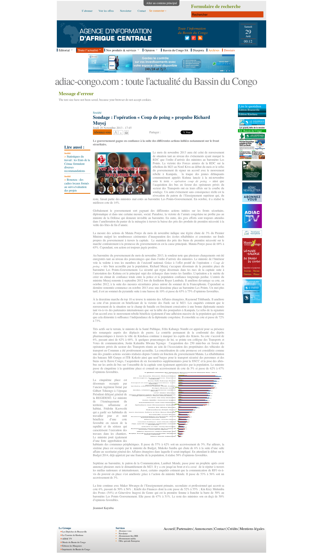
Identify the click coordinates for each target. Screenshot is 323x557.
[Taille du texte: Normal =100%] (121, 132)
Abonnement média (127, 538)
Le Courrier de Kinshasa (72, 535)
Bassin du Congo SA (175, 50)
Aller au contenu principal (161, 3)
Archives (213, 50)
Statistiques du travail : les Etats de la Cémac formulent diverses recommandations (77, 163)
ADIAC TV (67, 538)
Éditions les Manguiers (72, 545)
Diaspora (198, 50)
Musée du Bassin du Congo (74, 542)
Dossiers (229, 50)
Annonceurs (203, 528)
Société (67, 153)
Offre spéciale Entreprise (129, 540)
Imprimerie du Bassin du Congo (76, 549)
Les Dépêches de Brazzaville (74, 531)
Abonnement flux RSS (128, 535)
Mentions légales (252, 528)
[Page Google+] (193, 39)
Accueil (169, 528)
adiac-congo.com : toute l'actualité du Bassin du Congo (156, 81)
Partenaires (185, 528)
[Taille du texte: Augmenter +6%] (115, 132)
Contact (220, 528)
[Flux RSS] (199, 39)
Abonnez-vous (125, 530)
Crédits (232, 528)
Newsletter (123, 533)
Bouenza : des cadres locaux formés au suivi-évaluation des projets (76, 185)
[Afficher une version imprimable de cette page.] (126, 132)
